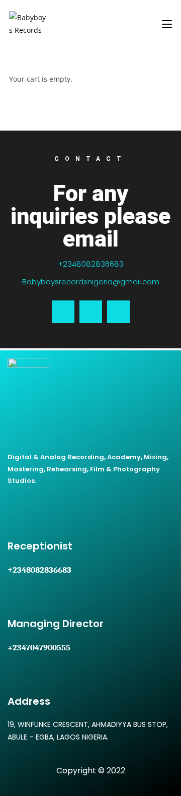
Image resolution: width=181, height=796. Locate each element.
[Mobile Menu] (167, 23)
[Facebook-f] (63, 311)
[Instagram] (118, 311)
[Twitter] (90, 311)
